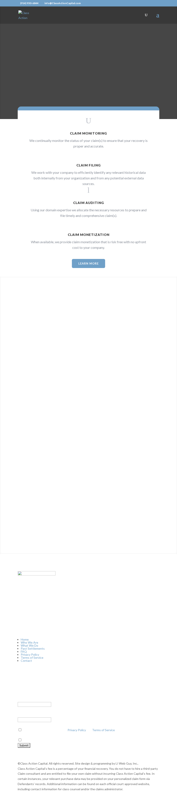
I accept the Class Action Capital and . (69, 730)
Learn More (88, 263)
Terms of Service (32, 657)
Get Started (88, 531)
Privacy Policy (30, 654)
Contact (26, 660)
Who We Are (29, 642)
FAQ (24, 651)
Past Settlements (33, 648)
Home (25, 639)
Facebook (24, 699)
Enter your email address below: (40, 714)
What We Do (29, 645)
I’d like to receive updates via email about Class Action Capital (64, 740)
